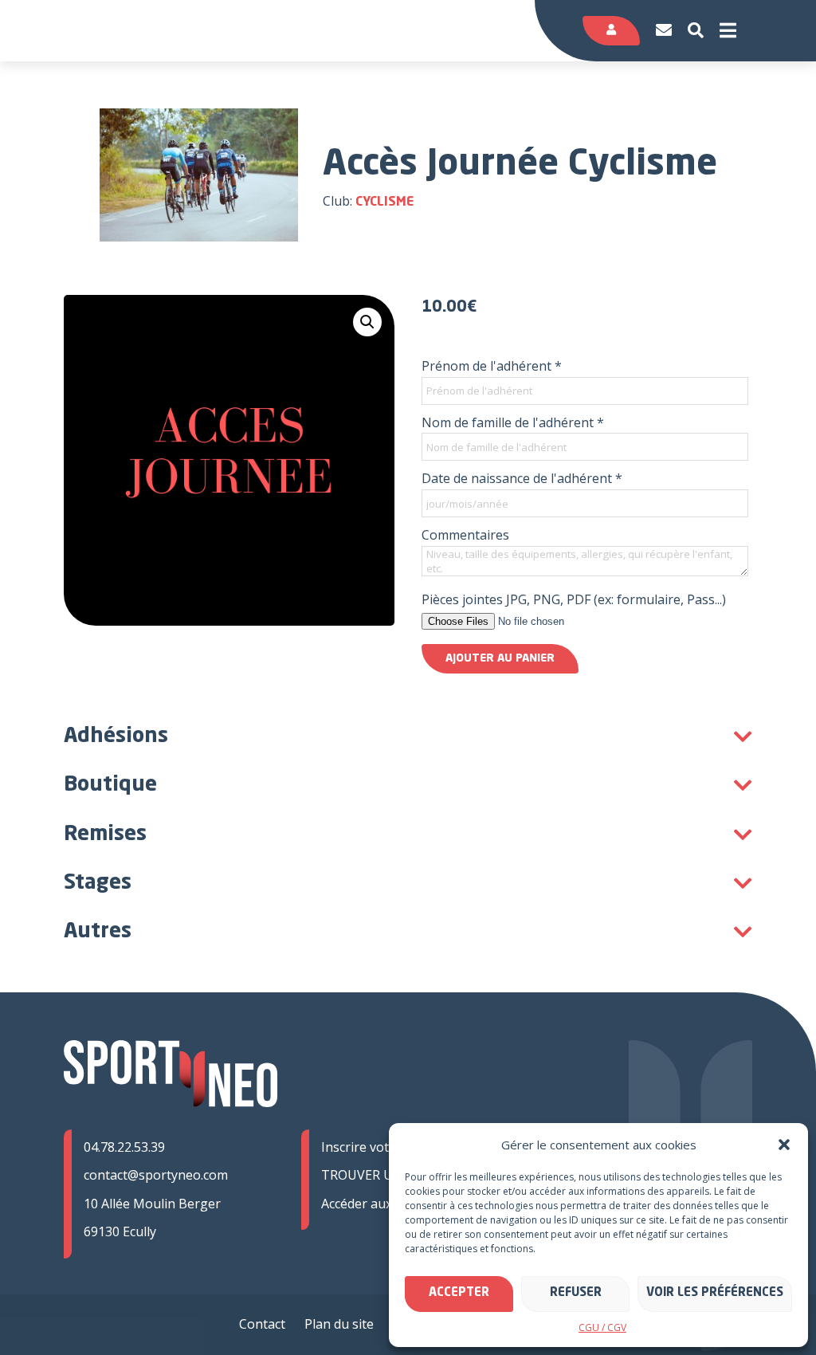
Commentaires (465, 535)
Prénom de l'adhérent (492, 366)
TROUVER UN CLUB (380, 1175)
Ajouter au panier (500, 658)
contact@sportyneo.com (156, 1175)
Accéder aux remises (381, 1203)
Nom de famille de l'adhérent (513, 422)
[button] (784, 1145)
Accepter (459, 1293)
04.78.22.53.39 (124, 1147)
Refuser (576, 1293)
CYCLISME (384, 202)
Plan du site (339, 1324)
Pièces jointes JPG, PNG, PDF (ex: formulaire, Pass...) (574, 599)
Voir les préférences (714, 1293)
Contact (262, 1324)
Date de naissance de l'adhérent (522, 478)
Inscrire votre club (375, 1147)
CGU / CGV (602, 1327)
